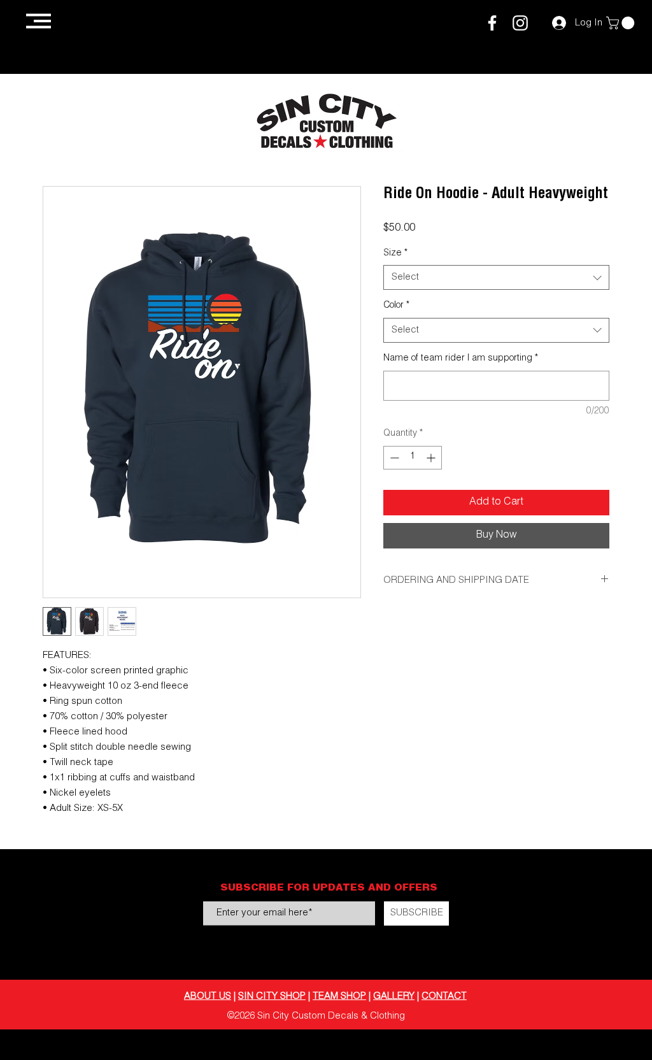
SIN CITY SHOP (272, 996)
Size (395, 253)
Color (396, 305)
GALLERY (394, 996)
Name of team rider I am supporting (460, 358)
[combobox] (496, 277)
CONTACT (444, 996)
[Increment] (432, 458)
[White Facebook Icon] (492, 23)
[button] (38, 21)
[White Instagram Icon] (520, 23)
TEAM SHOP (339, 996)
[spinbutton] (412, 458)
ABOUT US (207, 996)
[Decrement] (393, 458)
